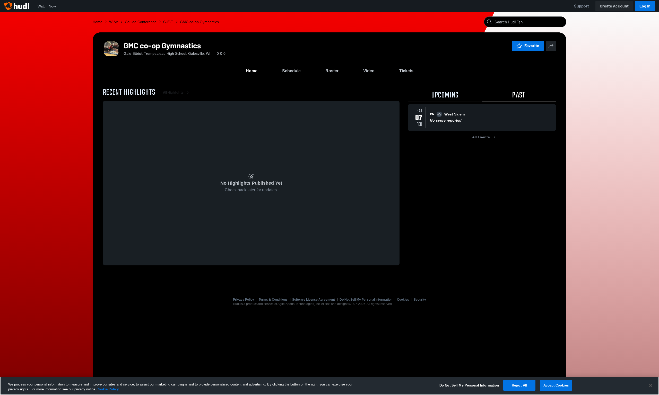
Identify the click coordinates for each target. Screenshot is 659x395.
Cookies (403, 299)
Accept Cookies (556, 385)
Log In (645, 6)
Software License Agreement (313, 299)
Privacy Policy (243, 299)
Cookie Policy (108, 389)
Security (420, 299)
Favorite (531, 45)
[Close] (650, 385)
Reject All (519, 385)
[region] (329, 386)
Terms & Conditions (273, 299)
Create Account (614, 6)
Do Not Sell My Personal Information (366, 299)
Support (581, 6)
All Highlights (173, 92)
